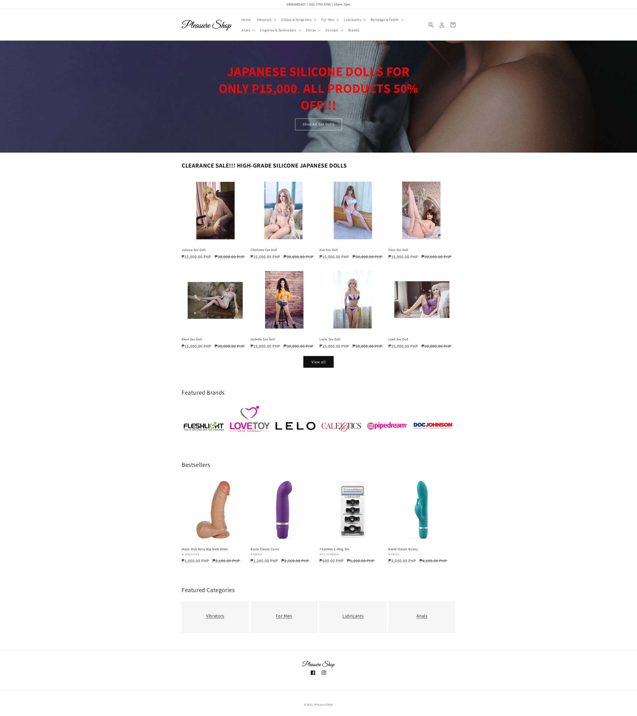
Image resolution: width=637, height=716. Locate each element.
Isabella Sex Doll (263, 339)
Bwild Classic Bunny (403, 549)
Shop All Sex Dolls (318, 124)
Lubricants (353, 616)
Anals (422, 616)
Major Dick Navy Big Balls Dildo (205, 549)
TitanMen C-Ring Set (334, 549)
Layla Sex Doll (329, 339)
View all (319, 361)
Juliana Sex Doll (194, 250)
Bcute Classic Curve (265, 549)
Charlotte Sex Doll (264, 250)
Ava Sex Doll (328, 250)
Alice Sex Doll (398, 250)
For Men (284, 616)
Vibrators (215, 616)
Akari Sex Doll (192, 339)
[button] (266, 19)
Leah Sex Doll (398, 339)
